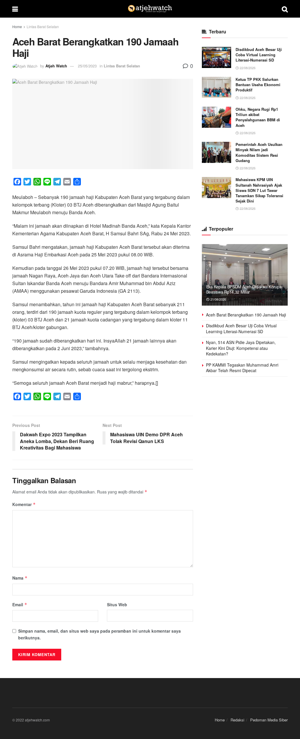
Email (19, 604)
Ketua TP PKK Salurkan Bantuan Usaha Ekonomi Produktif (258, 84)
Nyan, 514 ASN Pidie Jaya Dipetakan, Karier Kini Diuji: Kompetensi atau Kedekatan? (241, 348)
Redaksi (237, 720)
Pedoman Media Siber (269, 720)
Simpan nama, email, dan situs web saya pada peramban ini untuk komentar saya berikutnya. (99, 634)
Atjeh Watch (56, 66)
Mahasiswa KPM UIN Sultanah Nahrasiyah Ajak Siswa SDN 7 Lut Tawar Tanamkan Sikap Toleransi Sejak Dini (259, 190)
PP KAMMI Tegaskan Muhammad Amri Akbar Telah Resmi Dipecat (242, 368)
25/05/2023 (87, 66)
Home (17, 26)
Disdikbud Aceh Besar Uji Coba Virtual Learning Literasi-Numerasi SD (259, 55)
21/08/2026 (217, 299)
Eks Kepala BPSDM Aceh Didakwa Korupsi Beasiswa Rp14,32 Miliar (244, 289)
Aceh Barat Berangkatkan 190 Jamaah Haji (246, 315)
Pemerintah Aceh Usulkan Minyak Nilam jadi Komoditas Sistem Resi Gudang (259, 152)
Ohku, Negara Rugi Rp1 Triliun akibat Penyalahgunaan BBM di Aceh (258, 117)
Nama (20, 578)
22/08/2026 (247, 67)
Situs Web (117, 604)
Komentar (24, 504)
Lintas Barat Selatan (43, 26)
